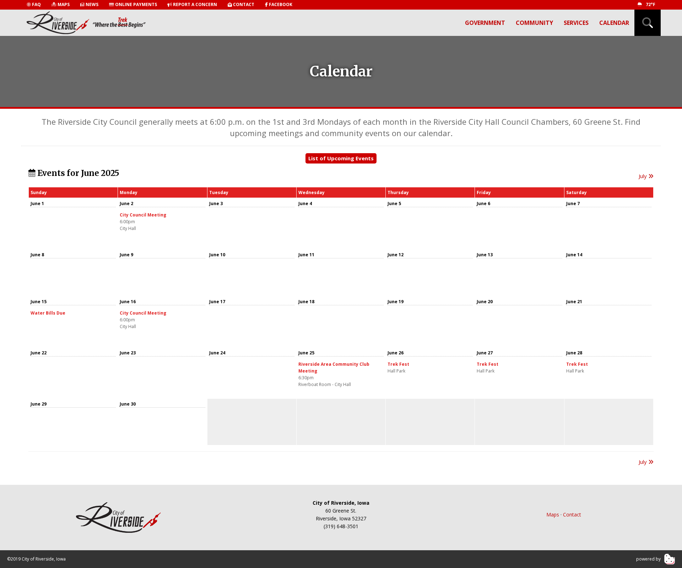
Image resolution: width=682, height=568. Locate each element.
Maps (552, 514)
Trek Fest (398, 364)
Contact (572, 514)
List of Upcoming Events (341, 158)
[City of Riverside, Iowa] (118, 517)
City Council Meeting (143, 215)
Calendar (614, 23)
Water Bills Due (48, 313)
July (643, 175)
